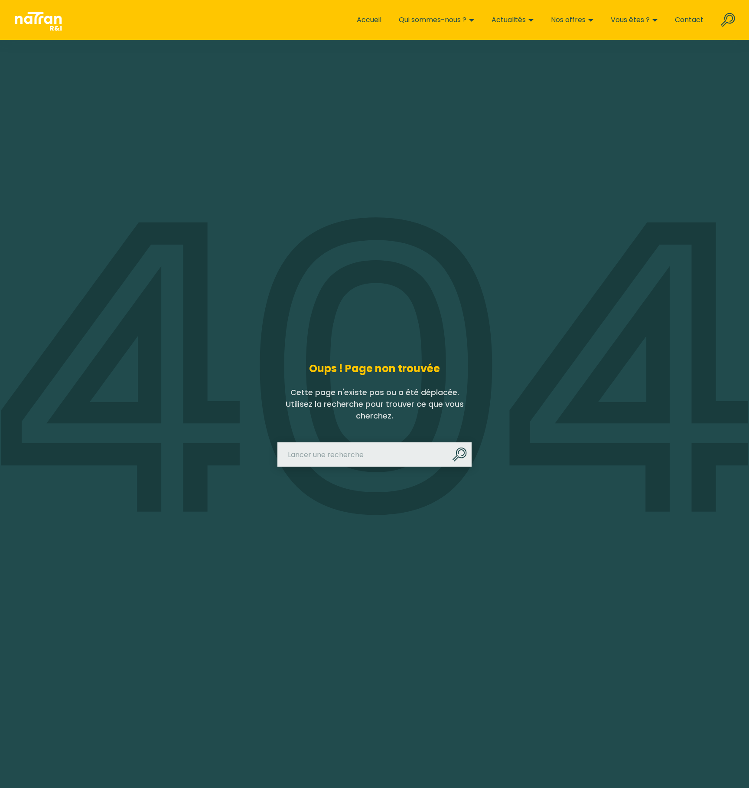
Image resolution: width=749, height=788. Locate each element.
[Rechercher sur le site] (728, 20)
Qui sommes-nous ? (432, 19)
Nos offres (568, 19)
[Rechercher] (459, 454)
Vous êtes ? (630, 19)
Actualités (509, 19)
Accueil (369, 19)
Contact (689, 19)
